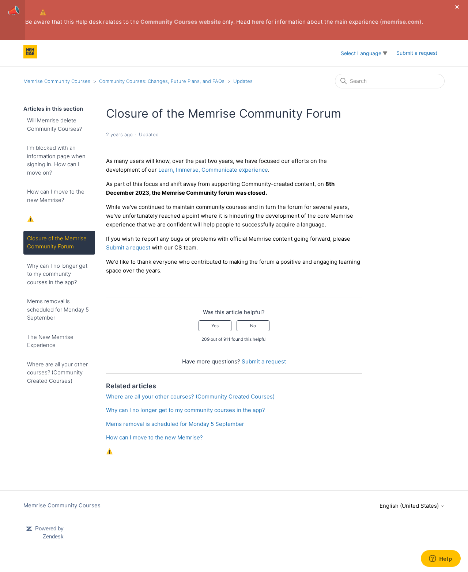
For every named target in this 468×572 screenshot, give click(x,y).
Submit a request (416, 53)
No (253, 325)
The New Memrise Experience (50, 341)
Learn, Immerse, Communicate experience (213, 169)
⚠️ (42, 12)
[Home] (30, 56)
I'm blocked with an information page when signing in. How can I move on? (56, 160)
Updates (243, 81)
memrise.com (400, 21)
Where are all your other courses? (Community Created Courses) (57, 372)
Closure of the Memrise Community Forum (57, 242)
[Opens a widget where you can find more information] (440, 559)
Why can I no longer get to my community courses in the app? (57, 274)
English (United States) (410, 506)
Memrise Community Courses (56, 81)
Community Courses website (180, 21)
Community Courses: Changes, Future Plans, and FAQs (161, 81)
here (258, 21)
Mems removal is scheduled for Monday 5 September (58, 309)
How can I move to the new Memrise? (55, 195)
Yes (215, 325)
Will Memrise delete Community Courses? (54, 124)
